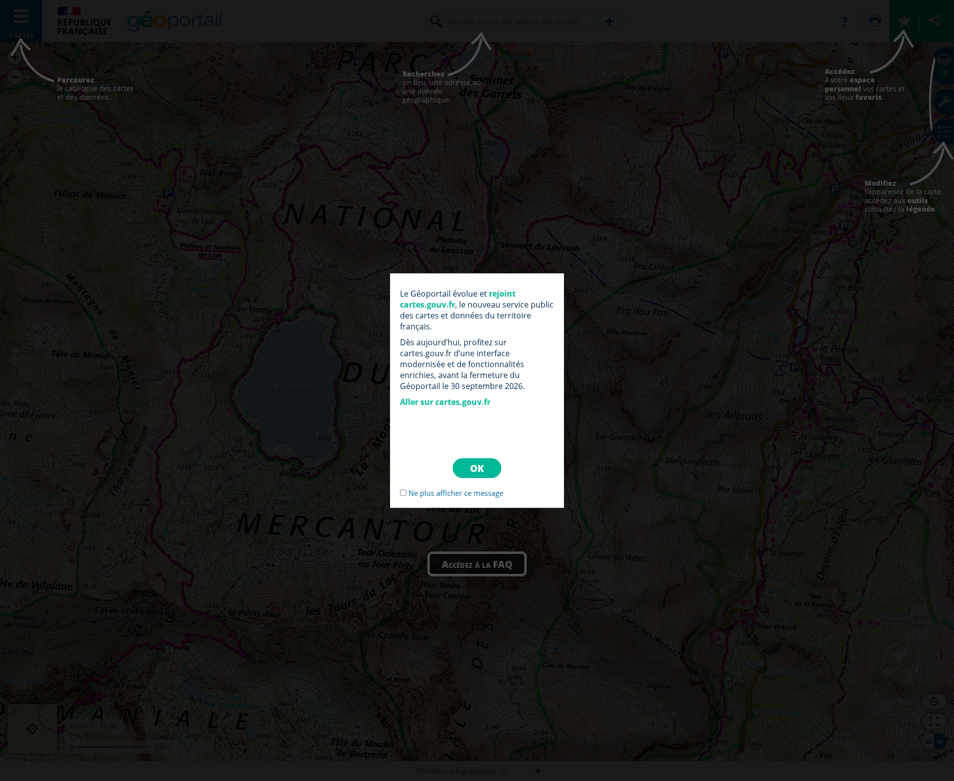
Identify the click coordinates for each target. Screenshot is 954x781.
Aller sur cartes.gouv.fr (445, 401)
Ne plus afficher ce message (455, 493)
